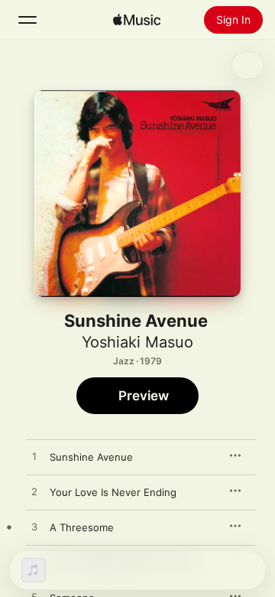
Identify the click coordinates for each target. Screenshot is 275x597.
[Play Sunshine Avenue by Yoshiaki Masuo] (34, 457)
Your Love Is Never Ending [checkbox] (113, 492)
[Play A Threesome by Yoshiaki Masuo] (34, 527)
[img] (136, 20)
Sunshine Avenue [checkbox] (91, 457)
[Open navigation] (27, 20)
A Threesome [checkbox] (82, 527)
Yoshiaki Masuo (137, 342)
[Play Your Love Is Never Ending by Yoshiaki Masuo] (34, 492)
